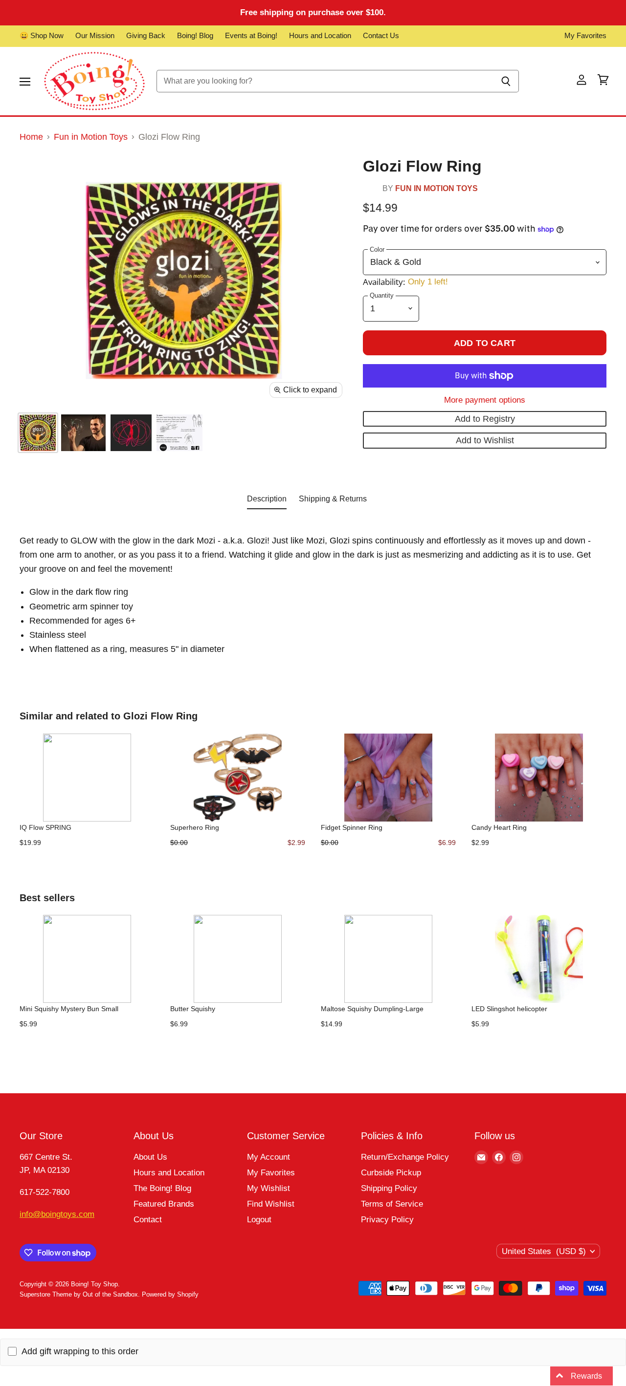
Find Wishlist (270, 1204)
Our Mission (94, 36)
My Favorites (585, 36)
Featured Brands (164, 1204)
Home (31, 137)
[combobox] (324, 81)
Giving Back (145, 36)
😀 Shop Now (42, 36)
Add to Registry (485, 419)
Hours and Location (320, 36)
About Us (150, 1157)
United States (544, 1251)
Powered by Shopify (170, 1294)
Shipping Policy (389, 1188)
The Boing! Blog (162, 1188)
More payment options (484, 400)
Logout (259, 1219)
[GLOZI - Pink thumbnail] (38, 432)
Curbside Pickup (391, 1172)
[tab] (267, 501)
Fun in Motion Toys (91, 137)
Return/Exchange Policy (405, 1157)
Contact (148, 1219)
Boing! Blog (195, 36)
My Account (268, 1157)
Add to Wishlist (485, 440)
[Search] (506, 81)
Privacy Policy (387, 1219)
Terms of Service (392, 1204)
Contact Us (381, 36)
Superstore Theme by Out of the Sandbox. (80, 1294)
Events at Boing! (251, 36)
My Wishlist (268, 1188)
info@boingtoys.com (57, 1214)
